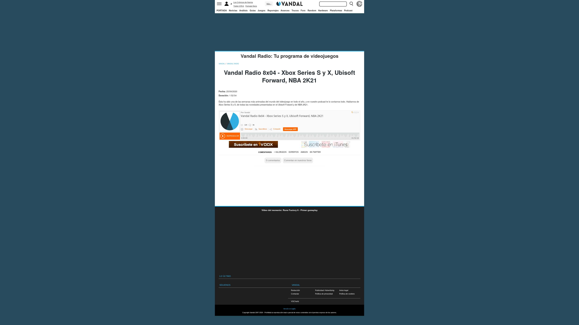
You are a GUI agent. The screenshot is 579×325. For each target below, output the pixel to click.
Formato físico (251, 6)
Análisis (243, 10)
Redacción (295, 290)
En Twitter (315, 152)
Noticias (233, 10)
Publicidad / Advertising (324, 290)
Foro (303, 10)
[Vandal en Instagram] (253, 293)
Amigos (304, 152)
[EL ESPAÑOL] (359, 4)
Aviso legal (343, 290)
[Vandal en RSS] (276, 293)
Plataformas (336, 10)
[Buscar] (351, 4)
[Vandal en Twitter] (242, 293)
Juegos (261, 10)
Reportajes (273, 10)
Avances (285, 10)
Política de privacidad (324, 294)
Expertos (294, 152)
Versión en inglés (289, 309)
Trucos (295, 10)
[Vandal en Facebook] (230, 293)
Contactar (295, 294)
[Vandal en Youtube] (265, 293)
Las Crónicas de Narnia (243, 2)
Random (312, 10)
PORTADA (222, 10)
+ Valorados (280, 152)
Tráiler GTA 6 (238, 6)
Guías (253, 10)
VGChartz (295, 301)
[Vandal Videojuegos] (289, 3)
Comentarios (265, 152)
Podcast (348, 10)
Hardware (323, 10)
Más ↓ (269, 4)
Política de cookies (347, 294)
